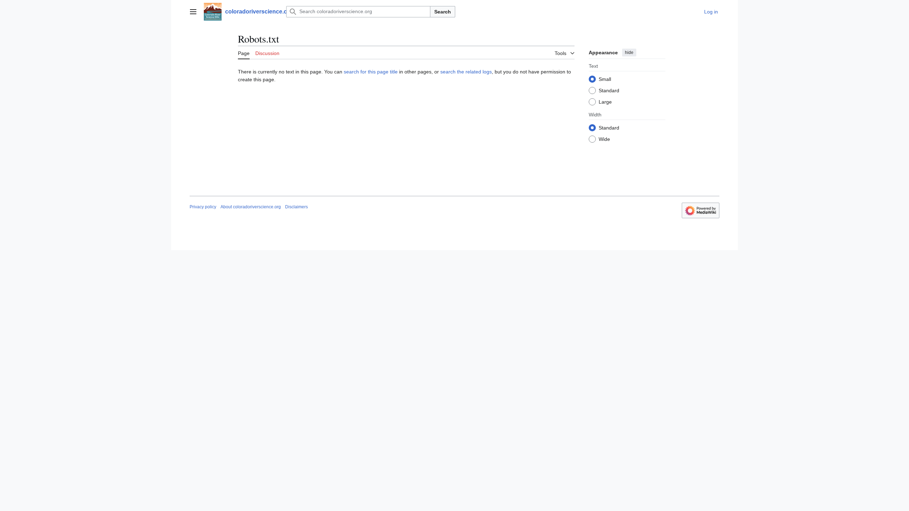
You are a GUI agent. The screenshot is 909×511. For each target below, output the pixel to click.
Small (605, 79)
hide (629, 52)
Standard (609, 90)
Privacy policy (203, 206)
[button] (193, 11)
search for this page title (371, 72)
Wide (604, 139)
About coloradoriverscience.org (251, 206)
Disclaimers (296, 206)
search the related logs (466, 72)
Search (442, 12)
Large (605, 102)
